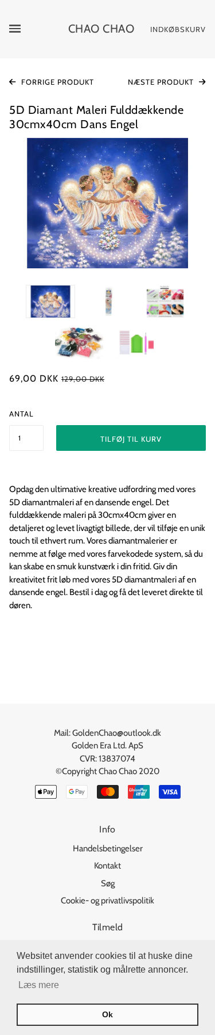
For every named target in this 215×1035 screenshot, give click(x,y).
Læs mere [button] (38, 985)
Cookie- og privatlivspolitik (107, 900)
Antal (21, 413)
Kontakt (107, 865)
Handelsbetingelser (108, 848)
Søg (108, 883)
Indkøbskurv (178, 29)
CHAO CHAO (101, 28)
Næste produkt (162, 81)
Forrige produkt (56, 81)
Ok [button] (107, 1014)
